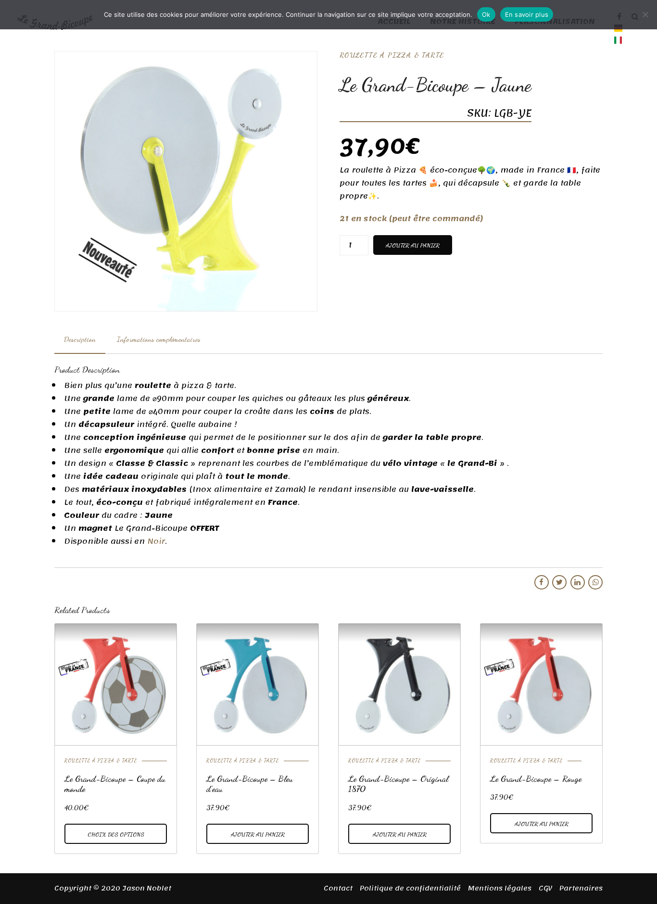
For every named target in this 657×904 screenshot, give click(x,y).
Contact (338, 888)
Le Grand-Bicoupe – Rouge (535, 778)
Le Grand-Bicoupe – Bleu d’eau (249, 783)
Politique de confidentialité (410, 888)
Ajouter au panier (413, 245)
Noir (156, 541)
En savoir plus (527, 14)
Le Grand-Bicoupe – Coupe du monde (114, 783)
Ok (486, 14)
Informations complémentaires (159, 339)
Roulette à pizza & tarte (392, 55)
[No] (645, 14)
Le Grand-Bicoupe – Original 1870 (398, 783)
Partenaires (581, 888)
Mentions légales (499, 888)
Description (80, 339)
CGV (545, 888)
